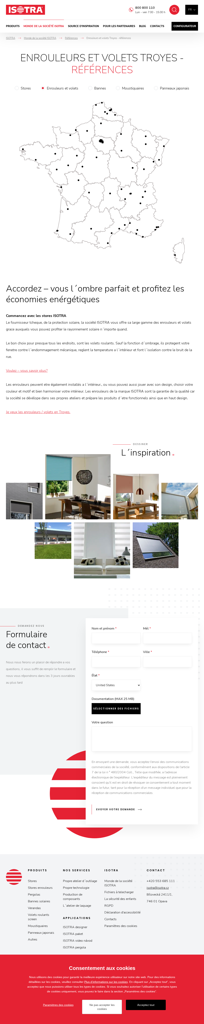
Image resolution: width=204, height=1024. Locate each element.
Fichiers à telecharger (119, 892)
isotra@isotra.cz (158, 888)
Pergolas (34, 894)
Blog (142, 26)
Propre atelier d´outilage (80, 881)
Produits (13, 26)
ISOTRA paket (73, 934)
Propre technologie (76, 888)
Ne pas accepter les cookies (102, 1006)
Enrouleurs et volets (62, 88)
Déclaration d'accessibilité (122, 912)
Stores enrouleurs (40, 888)
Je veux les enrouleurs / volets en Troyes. (38, 412)
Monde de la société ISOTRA (44, 26)
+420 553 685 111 (161, 881)
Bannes (100, 88)
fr (190, 10)
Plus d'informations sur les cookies (106, 981)
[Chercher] (174, 10)
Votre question (102, 722)
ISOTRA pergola (74, 947)
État (96, 675)
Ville (147, 652)
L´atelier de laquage (77, 906)
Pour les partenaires (119, 26)
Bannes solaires (39, 901)
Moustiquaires (133, 88)
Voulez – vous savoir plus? (27, 370)
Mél (147, 628)
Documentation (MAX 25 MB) (113, 699)
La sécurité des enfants (120, 899)
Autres (32, 939)
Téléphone (100, 652)
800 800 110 (145, 8)
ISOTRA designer (75, 927)
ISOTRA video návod (77, 941)
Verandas (34, 908)
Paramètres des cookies (120, 926)
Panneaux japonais (174, 88)
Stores (26, 88)
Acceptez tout (145, 1005)
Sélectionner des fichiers (116, 708)
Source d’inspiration (83, 26)
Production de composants (72, 896)
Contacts (157, 26)
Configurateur (185, 26)
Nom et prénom (104, 628)
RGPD (108, 906)
